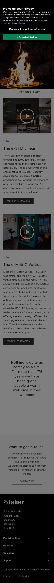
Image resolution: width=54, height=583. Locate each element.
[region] (27, 21)
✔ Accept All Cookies (27, 37)
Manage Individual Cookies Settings (27, 29)
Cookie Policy (18, 23)
